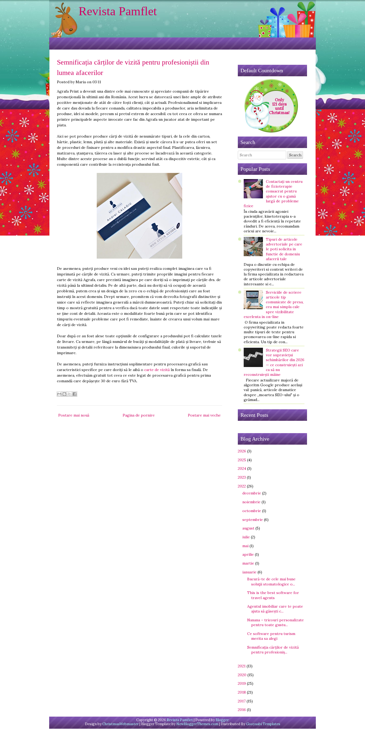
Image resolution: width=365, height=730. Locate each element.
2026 (242, 451)
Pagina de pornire (139, 415)
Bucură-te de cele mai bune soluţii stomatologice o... (271, 581)
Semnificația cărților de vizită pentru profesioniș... (273, 650)
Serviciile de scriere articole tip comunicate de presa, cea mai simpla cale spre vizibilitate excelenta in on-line (274, 304)
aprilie (248, 554)
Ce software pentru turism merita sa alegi (271, 636)
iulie (246, 537)
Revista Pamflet (118, 11)
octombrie (251, 510)
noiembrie (251, 502)
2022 (242, 486)
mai (245, 545)
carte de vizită (157, 369)
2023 (242, 477)
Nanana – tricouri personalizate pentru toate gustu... (275, 622)
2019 (242, 683)
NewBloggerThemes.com (197, 724)
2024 (242, 468)
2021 (242, 666)
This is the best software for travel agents (273, 595)
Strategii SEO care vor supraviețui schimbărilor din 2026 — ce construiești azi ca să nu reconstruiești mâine (274, 362)
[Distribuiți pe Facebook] (74, 394)
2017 (242, 701)
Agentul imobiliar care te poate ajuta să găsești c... (275, 609)
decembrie (251, 493)
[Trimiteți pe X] (69, 394)
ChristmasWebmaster (120, 724)
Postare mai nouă (73, 415)
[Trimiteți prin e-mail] (59, 394)
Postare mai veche (204, 415)
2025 (242, 459)
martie (248, 563)
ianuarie (249, 572)
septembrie (252, 519)
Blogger (222, 720)
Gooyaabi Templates (263, 724)
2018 (242, 692)
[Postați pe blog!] (64, 394)
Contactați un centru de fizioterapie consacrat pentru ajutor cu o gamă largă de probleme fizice (273, 193)
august (248, 528)
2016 (242, 709)
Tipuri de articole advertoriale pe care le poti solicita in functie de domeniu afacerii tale (284, 249)
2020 (242, 674)
